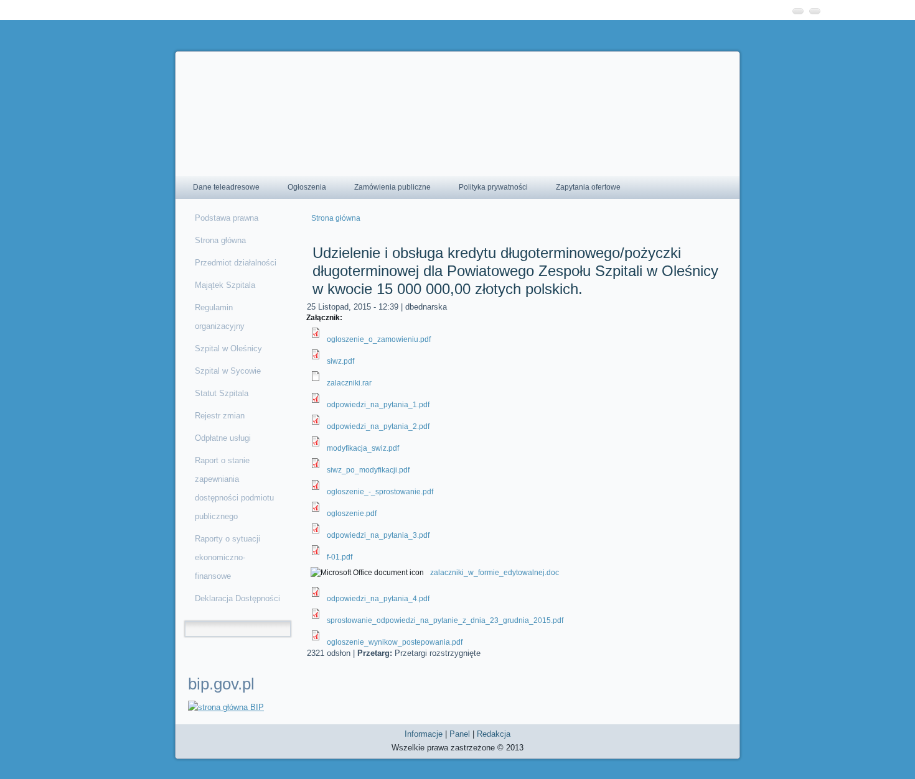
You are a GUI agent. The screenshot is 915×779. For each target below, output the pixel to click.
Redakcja (493, 734)
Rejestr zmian (220, 415)
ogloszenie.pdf (352, 513)
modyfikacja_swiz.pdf (363, 448)
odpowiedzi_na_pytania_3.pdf (378, 535)
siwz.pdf (340, 361)
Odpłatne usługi (223, 438)
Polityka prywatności (493, 187)
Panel (459, 734)
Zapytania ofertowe (588, 187)
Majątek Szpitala (225, 285)
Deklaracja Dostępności (237, 598)
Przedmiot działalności (235, 262)
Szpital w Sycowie (228, 371)
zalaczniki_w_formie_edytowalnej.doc (494, 572)
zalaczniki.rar (349, 383)
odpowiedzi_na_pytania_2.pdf (378, 426)
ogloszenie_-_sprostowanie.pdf (380, 491)
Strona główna (220, 240)
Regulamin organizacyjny (220, 317)
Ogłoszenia (307, 187)
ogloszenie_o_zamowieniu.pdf (379, 339)
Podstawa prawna (226, 218)
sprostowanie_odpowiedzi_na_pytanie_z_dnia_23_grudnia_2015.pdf (445, 620)
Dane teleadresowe (226, 187)
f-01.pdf (339, 557)
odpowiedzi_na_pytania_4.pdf (378, 598)
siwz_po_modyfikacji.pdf (368, 470)
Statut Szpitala (221, 393)
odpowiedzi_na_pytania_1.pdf (378, 404)
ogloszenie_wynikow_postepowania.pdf (394, 642)
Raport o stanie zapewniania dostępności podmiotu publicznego (234, 488)
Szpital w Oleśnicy (228, 348)
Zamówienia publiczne (392, 187)
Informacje (424, 734)
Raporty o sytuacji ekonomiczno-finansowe (227, 557)
